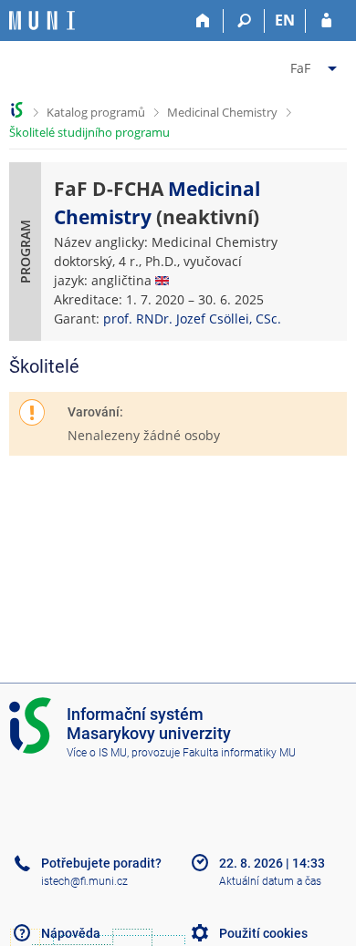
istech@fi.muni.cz (84, 881)
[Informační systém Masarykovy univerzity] (42, 20)
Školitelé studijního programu (89, 132)
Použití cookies (263, 933)
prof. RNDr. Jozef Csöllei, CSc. (192, 318)
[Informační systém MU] (17, 110)
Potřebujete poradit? (101, 863)
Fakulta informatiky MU (239, 752)
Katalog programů (96, 112)
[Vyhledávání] (244, 21)
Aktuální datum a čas (270, 881)
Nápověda (70, 933)
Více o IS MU (97, 752)
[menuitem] (315, 64)
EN (285, 20)
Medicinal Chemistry (222, 112)
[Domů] (203, 21)
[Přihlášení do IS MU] (326, 21)
